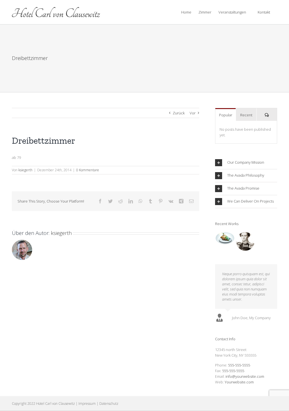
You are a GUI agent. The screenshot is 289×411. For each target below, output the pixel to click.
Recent (246, 114)
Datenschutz (108, 403)
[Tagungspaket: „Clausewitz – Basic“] (245, 241)
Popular (225, 114)
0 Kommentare (87, 170)
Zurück (179, 112)
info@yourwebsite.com (244, 376)
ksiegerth (25, 170)
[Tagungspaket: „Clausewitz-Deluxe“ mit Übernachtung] (225, 238)
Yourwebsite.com (239, 382)
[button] (246, 162)
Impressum (87, 403)
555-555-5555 (239, 365)
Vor (193, 112)
